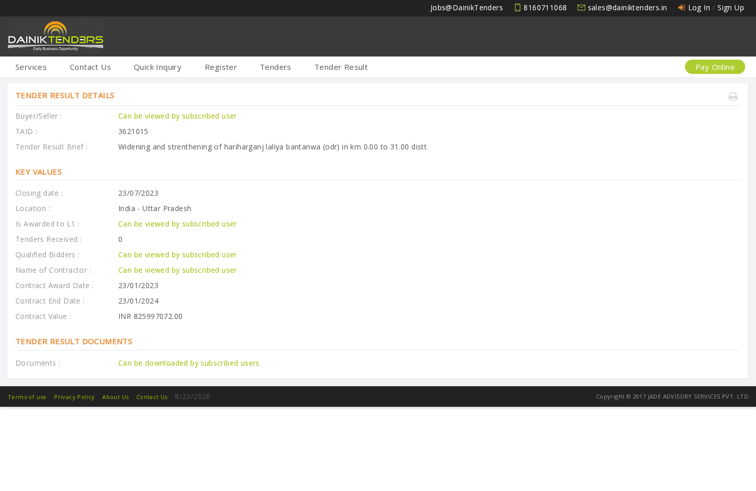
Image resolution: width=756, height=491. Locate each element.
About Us (115, 397)
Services (31, 67)
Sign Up (730, 7)
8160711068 (545, 7)
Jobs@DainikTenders (466, 7)
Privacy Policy (74, 397)
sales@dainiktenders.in (628, 7)
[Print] (734, 97)
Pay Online (715, 67)
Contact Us (90, 67)
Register (221, 67)
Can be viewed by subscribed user (177, 116)
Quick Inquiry (158, 67)
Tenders (276, 67)
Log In (699, 7)
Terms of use (27, 397)
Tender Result (341, 67)
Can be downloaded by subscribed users (189, 363)
